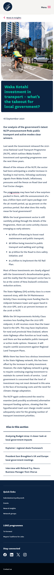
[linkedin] (11, 555)
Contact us (7, 569)
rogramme (14, 192)
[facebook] (5, 555)
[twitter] (18, 555)
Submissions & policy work (13, 497)
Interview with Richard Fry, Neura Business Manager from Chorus (23, 469)
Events (6, 503)
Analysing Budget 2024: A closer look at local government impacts (26, 437)
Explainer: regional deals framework (24, 447)
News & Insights (14, 17)
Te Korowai (7, 531)
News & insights (9, 508)
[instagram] (25, 555)
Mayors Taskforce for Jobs (13, 536)
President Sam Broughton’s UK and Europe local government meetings (27, 457)
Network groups (9, 513)
